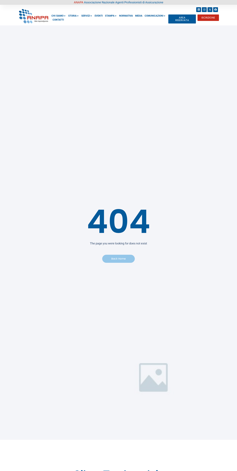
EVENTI (99, 15)
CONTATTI (58, 19)
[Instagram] (204, 9)
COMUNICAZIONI (154, 15)
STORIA (72, 15)
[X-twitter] (209, 9)
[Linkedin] (198, 9)
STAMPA (109, 15)
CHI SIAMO (57, 15)
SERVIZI (85, 15)
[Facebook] (215, 9)
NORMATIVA (126, 15)
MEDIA (138, 15)
